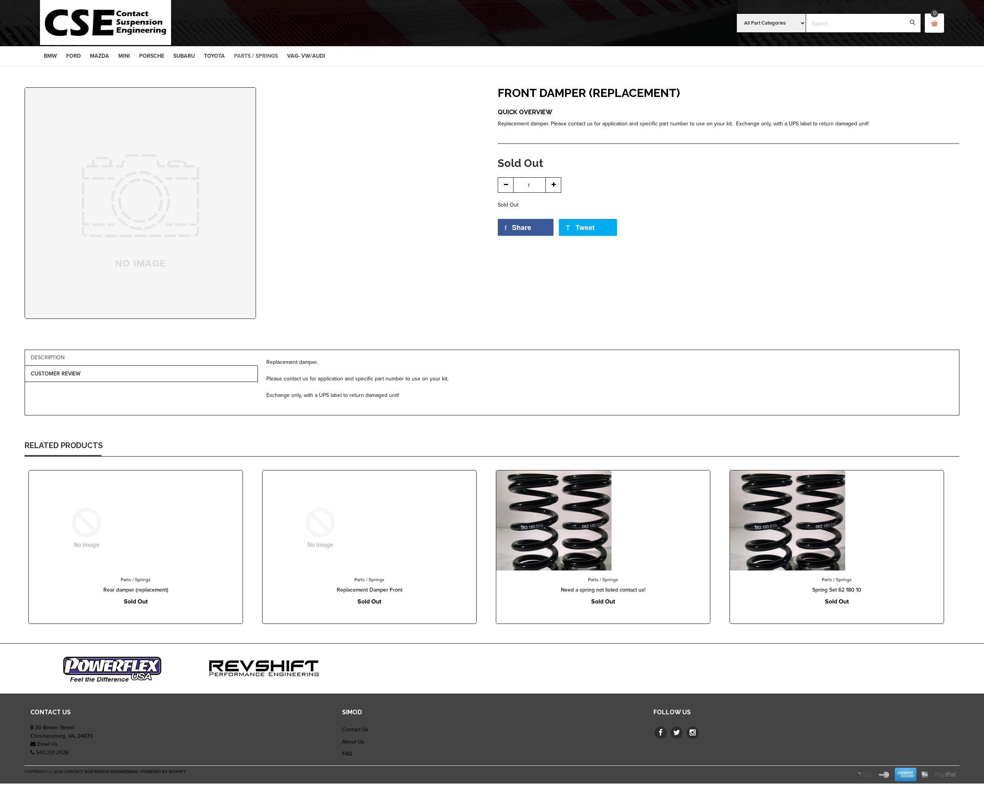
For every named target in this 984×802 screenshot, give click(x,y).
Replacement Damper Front (369, 590)
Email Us (47, 744)
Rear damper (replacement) (135, 590)
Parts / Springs (136, 579)
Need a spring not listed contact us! (603, 590)
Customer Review (56, 373)
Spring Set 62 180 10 (836, 590)
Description (48, 357)
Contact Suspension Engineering (101, 771)
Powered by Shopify (163, 771)
